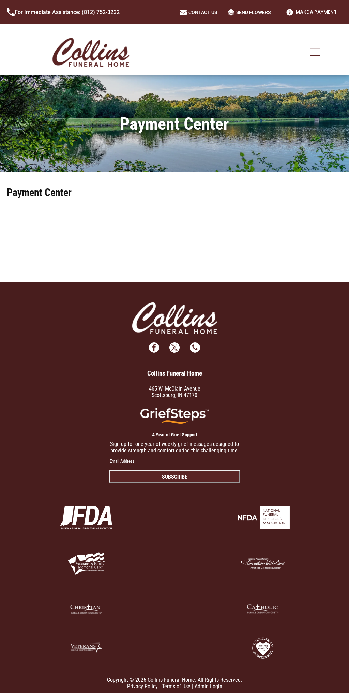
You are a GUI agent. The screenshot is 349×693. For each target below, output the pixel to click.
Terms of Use (176, 686)
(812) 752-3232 (101, 12)
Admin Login (208, 686)
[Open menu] (315, 52)
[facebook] (154, 348)
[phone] (195, 348)
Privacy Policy (142, 686)
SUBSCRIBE (174, 476)
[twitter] (174, 348)
